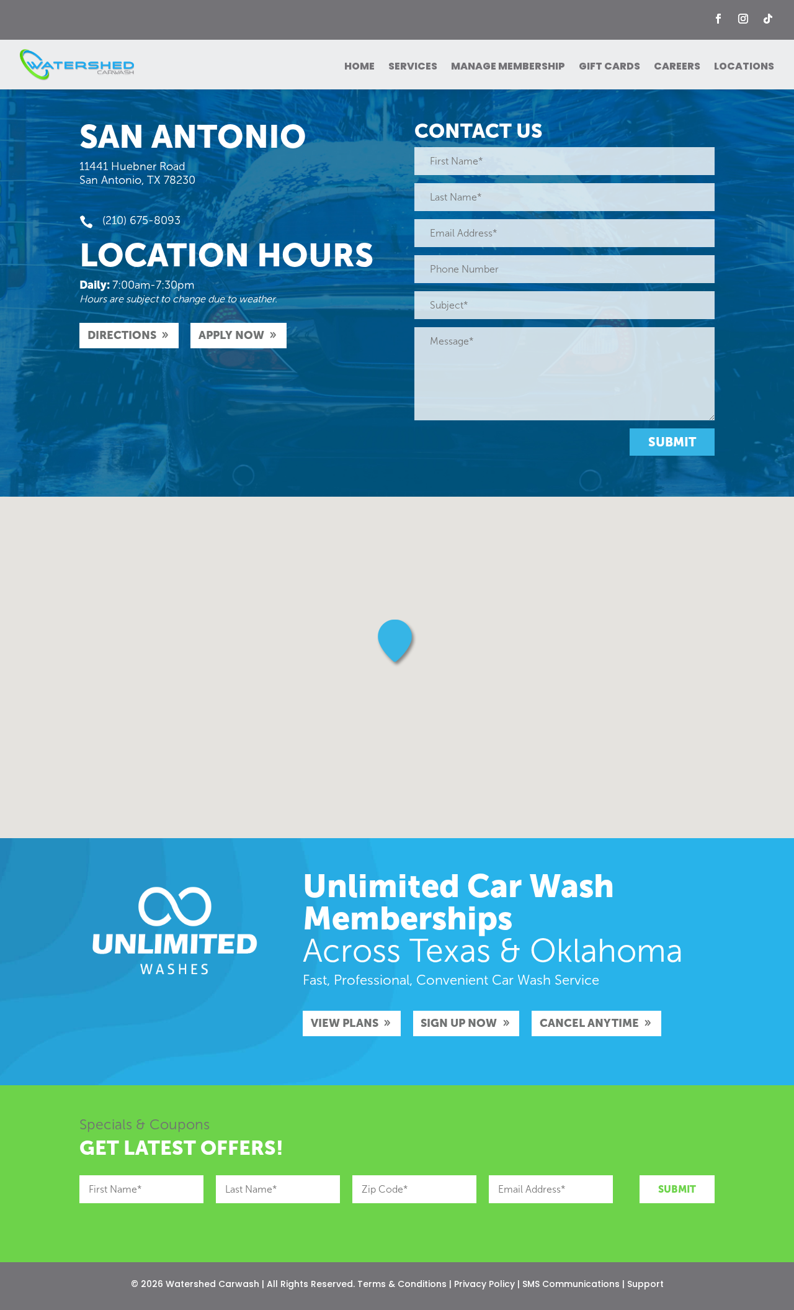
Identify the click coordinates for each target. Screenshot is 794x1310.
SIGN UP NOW (459, 1023)
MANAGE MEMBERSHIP (508, 67)
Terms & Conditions (402, 1284)
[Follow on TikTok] (768, 19)
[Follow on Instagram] (743, 19)
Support (645, 1284)
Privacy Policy (484, 1284)
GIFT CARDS (609, 67)
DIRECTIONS (121, 335)
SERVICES (412, 67)
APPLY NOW (231, 335)
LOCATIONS (744, 67)
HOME (359, 67)
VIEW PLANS (344, 1023)
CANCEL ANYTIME (589, 1023)
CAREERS (677, 67)
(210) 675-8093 (141, 220)
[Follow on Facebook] (718, 19)
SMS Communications (571, 1284)
